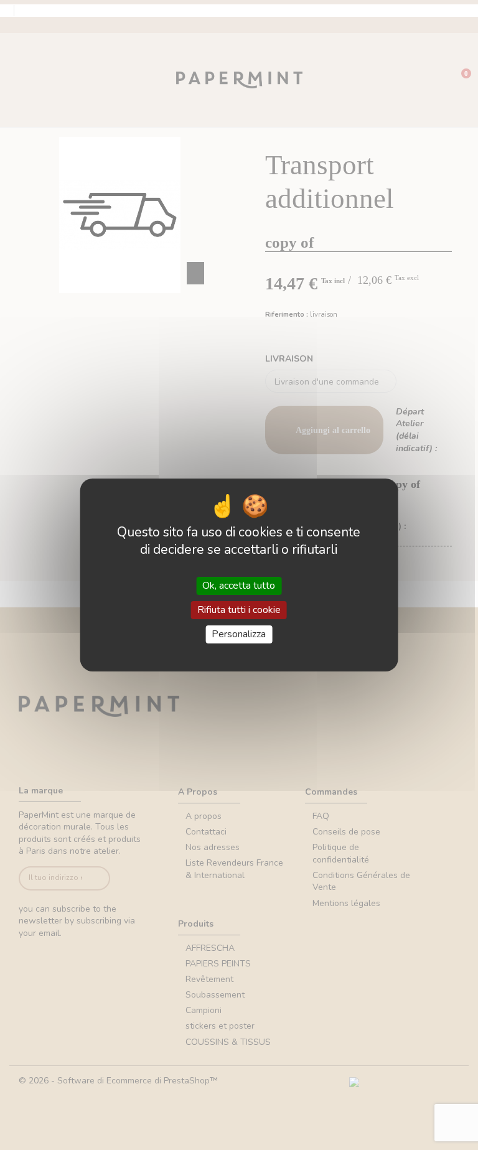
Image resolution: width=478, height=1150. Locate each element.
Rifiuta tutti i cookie (239, 610)
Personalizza (239, 634)
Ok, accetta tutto (238, 585)
